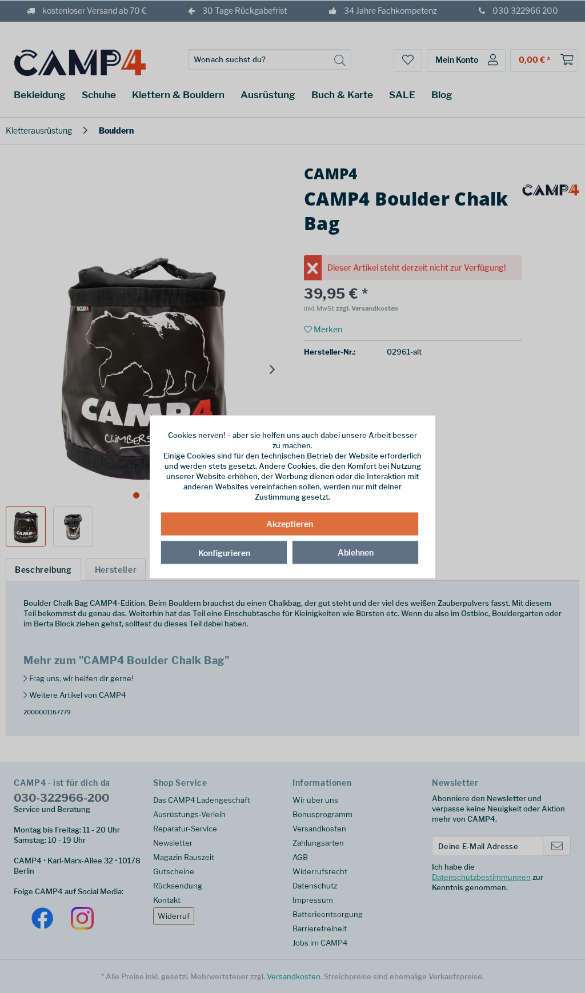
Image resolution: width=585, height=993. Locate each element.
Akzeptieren (289, 524)
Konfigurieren (224, 553)
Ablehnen (356, 552)
